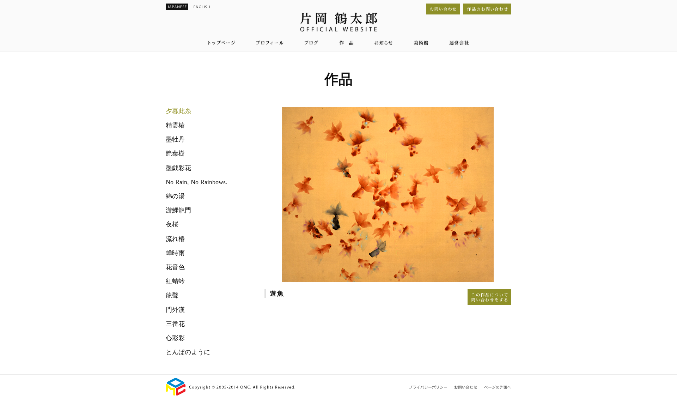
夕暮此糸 (178, 111)
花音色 (175, 267)
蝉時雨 (175, 252)
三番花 (175, 323)
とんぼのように (188, 352)
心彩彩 (175, 337)
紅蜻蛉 (175, 281)
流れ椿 (175, 238)
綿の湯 (175, 196)
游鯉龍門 (178, 210)
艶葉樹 (175, 153)
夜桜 (172, 224)
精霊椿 (175, 125)
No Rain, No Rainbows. (196, 182)
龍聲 (172, 295)
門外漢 (175, 309)
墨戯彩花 (178, 167)
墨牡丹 (175, 139)
